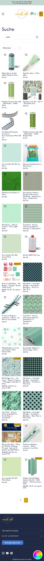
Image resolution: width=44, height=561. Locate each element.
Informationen (10, 531)
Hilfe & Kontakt (10, 536)
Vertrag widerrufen (13, 542)
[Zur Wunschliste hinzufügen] (5, 54)
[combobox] (22, 37)
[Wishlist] (37, 14)
